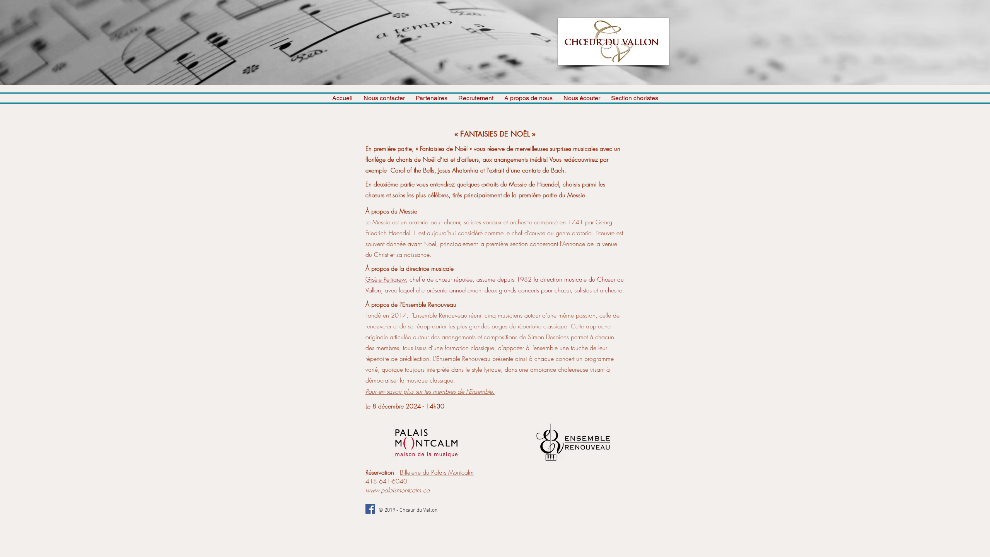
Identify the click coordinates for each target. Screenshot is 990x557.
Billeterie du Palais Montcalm (437, 472)
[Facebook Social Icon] (370, 509)
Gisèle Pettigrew (385, 279)
